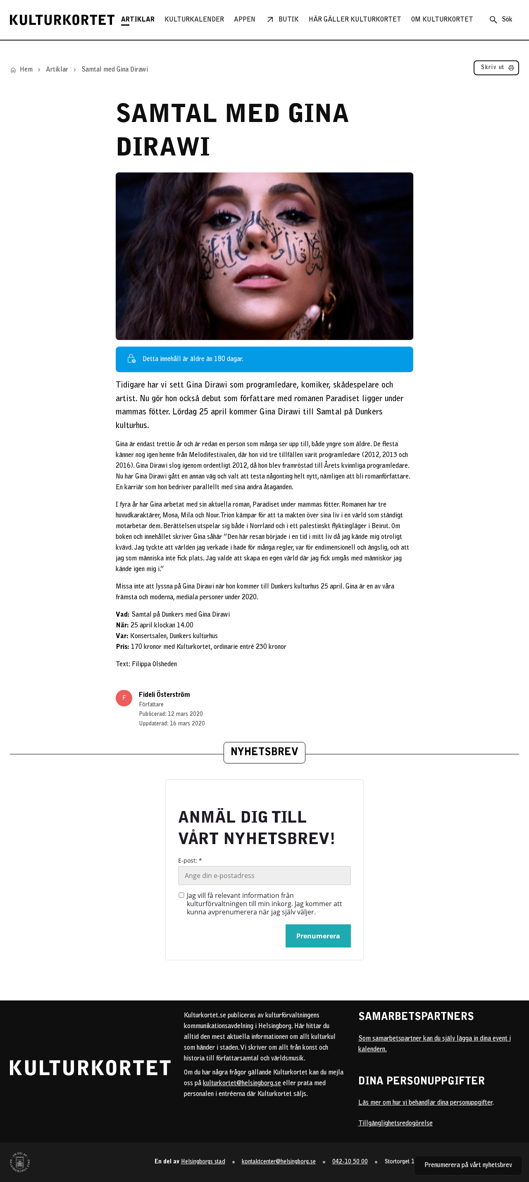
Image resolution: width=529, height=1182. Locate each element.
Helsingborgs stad (203, 1162)
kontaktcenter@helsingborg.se (279, 1162)
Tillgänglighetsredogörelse (395, 1123)
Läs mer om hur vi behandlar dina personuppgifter (425, 1103)
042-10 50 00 (350, 1162)
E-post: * (190, 860)
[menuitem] (138, 20)
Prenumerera (318, 935)
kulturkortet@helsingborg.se (242, 1083)
